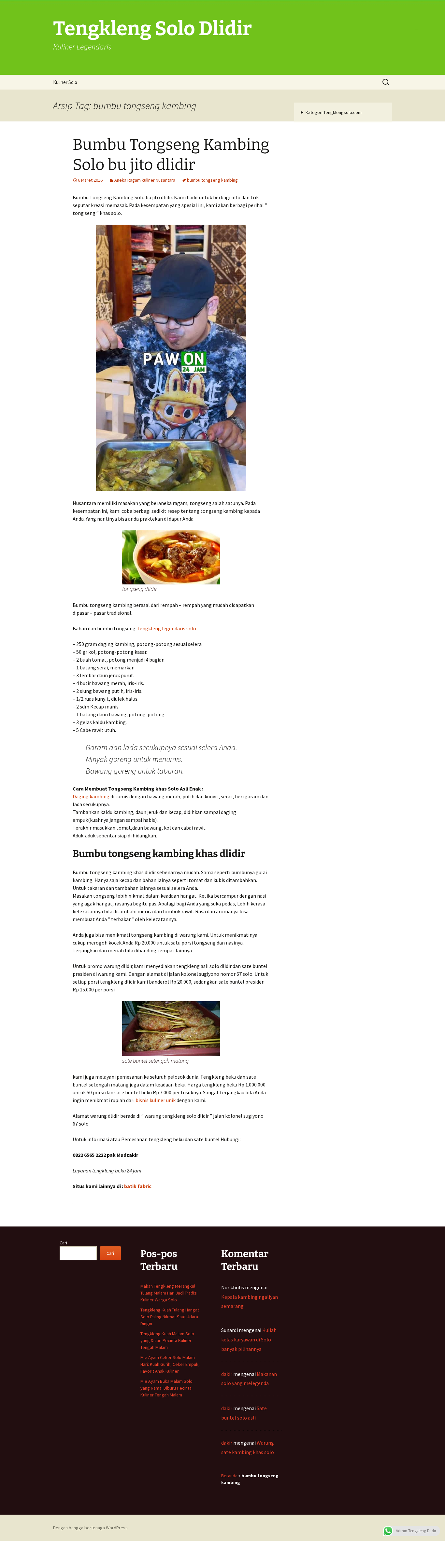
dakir (226, 1374)
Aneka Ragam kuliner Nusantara (144, 180)
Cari (63, 1243)
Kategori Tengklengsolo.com (334, 112)
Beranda (229, 1475)
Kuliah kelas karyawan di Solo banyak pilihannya (249, 1339)
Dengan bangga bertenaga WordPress (90, 1528)
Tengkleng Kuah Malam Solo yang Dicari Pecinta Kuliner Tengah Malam (167, 1340)
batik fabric (137, 1186)
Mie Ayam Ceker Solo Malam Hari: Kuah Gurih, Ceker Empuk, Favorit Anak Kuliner (170, 1364)
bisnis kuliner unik (156, 1100)
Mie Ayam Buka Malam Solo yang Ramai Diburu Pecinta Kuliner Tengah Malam (166, 1388)
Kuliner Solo (65, 82)
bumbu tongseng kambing (212, 180)
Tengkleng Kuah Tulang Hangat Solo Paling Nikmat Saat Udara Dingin (169, 1316)
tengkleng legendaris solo (166, 628)
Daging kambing (91, 796)
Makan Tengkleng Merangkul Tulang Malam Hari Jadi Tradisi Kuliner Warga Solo (168, 1293)
